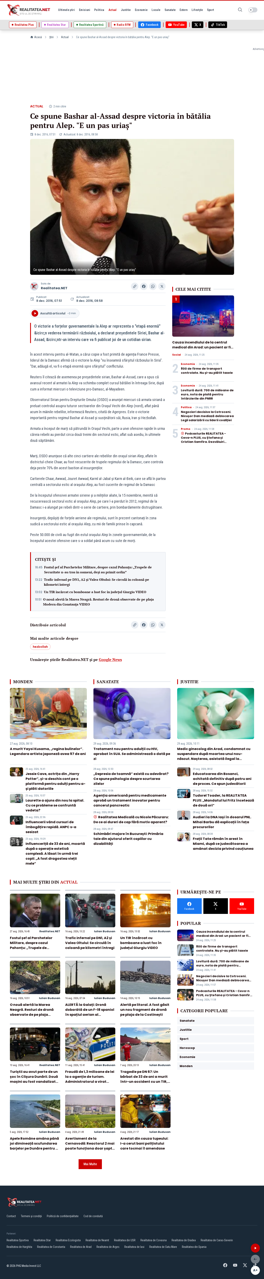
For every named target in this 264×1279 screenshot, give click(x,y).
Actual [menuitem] (112, 10)
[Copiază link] (134, 286)
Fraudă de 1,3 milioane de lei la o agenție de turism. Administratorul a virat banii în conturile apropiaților (89, 1081)
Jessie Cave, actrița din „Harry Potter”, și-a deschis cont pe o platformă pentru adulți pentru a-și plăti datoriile (55, 781)
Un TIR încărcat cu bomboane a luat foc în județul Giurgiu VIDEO (95, 592)
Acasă (38, 37)
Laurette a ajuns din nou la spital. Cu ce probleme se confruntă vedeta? (55, 805)
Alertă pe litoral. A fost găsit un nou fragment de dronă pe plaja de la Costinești (144, 1009)
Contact (11, 1216)
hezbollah (40, 647)
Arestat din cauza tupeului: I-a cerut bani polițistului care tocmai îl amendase (144, 1143)
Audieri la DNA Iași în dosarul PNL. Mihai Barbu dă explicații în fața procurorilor (222, 822)
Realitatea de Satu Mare (163, 1246)
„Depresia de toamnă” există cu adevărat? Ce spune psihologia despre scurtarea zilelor (131, 778)
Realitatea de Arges (108, 1246)
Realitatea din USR (125, 1240)
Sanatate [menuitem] (170, 10)
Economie (188, 364)
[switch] (252, 9)
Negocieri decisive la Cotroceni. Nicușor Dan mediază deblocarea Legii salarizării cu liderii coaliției (207, 416)
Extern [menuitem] (183, 10)
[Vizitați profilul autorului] (34, 286)
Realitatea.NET (54, 288)
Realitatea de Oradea (184, 1240)
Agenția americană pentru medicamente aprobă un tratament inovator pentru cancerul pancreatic (129, 800)
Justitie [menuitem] (126, 10)
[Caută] (240, 10)
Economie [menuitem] (141, 10)
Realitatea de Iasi (134, 1246)
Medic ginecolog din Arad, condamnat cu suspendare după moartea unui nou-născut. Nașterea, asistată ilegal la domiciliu (213, 756)
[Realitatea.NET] (29, 10)
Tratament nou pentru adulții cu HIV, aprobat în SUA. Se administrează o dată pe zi (131, 753)
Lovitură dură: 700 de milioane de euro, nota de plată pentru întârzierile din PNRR (207, 394)
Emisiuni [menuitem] (84, 10)
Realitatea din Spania (194, 1246)
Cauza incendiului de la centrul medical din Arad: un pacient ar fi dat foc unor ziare (201, 347)
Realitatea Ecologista (68, 1240)
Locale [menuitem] (156, 10)
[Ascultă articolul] (255, 1248)
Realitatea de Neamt (97, 1240)
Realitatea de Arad (81, 1246)
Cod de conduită (93, 1216)
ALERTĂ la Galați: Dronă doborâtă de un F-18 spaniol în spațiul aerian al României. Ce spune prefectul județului (89, 1014)
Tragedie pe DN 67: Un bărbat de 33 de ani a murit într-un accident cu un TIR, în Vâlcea (144, 1079)
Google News (110, 659)
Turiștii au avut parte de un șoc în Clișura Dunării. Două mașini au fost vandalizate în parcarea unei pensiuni (34, 1079)
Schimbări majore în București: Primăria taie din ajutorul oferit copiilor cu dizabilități (128, 838)
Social (176, 354)
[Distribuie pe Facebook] (143, 286)
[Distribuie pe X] (162, 286)
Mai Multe (90, 1164)
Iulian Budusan (104, 931)
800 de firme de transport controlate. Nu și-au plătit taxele (207, 371)
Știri (51, 37)
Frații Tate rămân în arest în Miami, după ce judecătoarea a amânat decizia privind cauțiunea (223, 843)
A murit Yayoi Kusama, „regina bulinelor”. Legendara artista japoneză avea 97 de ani (48, 751)
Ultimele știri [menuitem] (66, 10)
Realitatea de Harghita (19, 1246)
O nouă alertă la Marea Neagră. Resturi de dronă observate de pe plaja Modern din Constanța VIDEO (98, 602)
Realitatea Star (42, 1240)
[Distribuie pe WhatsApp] (153, 286)
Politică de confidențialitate (63, 1216)
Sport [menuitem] (210, 10)
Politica (186, 407)
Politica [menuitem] (99, 10)
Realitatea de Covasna (153, 1240)
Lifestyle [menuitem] (197, 10)
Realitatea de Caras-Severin (217, 1240)
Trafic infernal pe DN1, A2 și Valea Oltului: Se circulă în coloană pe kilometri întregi (96, 582)
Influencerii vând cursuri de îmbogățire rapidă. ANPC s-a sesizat (51, 827)
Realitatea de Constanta (51, 1246)
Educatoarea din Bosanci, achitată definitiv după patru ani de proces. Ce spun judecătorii (222, 778)
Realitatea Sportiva (18, 1240)
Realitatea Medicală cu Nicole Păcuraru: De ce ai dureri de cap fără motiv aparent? (131, 819)
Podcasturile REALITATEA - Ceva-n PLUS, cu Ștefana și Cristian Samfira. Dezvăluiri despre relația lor (203, 439)
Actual (65, 37)
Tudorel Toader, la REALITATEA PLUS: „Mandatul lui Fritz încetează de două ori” (223, 800)
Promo (185, 429)
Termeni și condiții (31, 1216)
